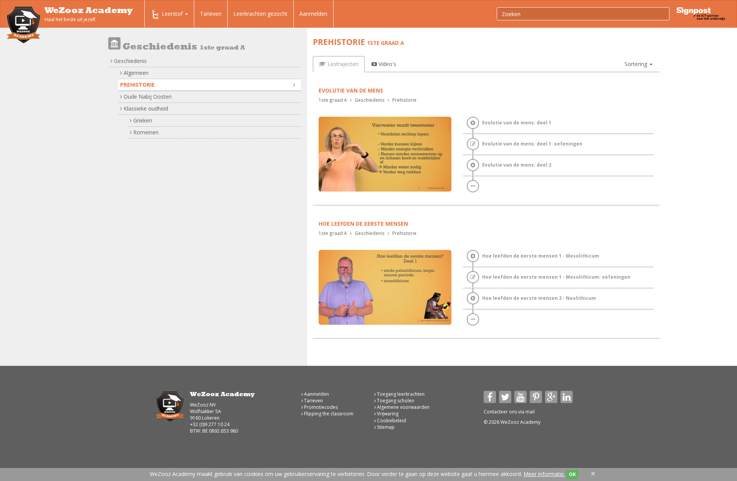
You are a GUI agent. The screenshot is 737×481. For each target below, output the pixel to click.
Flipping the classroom (328, 413)
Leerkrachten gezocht (260, 13)
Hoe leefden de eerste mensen (363, 223)
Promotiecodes (320, 407)
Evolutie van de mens (351, 90)
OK (572, 474)
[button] (638, 64)
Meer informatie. (544, 474)
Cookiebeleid (391, 420)
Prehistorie (137, 84)
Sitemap (385, 427)
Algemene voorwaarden (403, 407)
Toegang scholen (395, 400)
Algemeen (135, 72)
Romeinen (145, 132)
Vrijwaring (387, 413)
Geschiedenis (129, 60)
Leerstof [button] (173, 13)
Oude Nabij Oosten (147, 96)
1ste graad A (333, 100)
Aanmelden (313, 13)
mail (530, 411)
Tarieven (210, 13)
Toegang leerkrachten (400, 394)
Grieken (142, 120)
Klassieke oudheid (145, 108)
